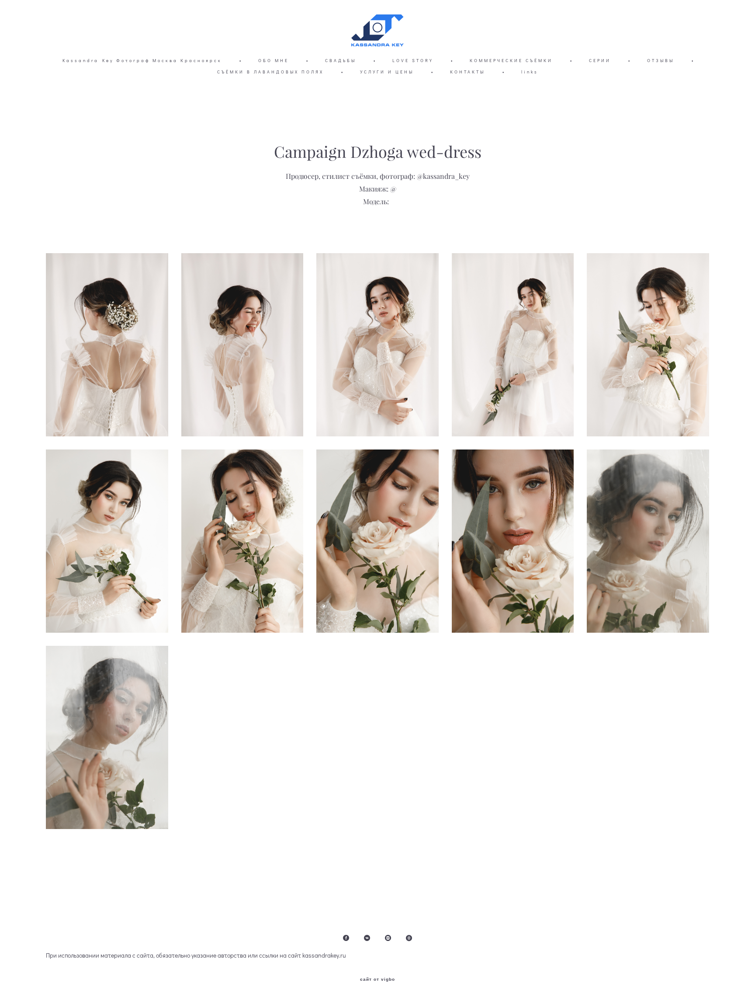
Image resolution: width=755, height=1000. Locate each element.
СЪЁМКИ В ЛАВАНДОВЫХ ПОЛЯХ (270, 72)
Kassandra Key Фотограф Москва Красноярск (142, 60)
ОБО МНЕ (273, 60)
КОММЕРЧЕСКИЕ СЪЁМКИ (511, 60)
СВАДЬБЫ (340, 60)
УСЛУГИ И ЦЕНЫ (387, 72)
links (529, 72)
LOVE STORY (412, 60)
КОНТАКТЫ (467, 72)
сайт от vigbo (377, 979)
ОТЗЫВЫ (660, 60)
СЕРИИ (600, 60)
